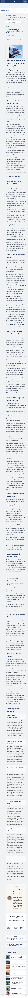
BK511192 (20, 893)
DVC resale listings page (13, 242)
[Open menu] (3, 1)
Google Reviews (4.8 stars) (9, 927)
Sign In (25, 1)
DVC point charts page (18, 347)
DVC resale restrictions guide (13, 703)
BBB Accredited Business (16, 927)
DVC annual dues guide (11, 392)
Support (9, 15)
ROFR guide (10, 545)
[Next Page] (26, 22)
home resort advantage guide (17, 324)
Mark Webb (9, 39)
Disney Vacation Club (21, 927)
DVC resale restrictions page (13, 176)
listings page (9, 411)
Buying (14, 15)
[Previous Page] (23, 22)
